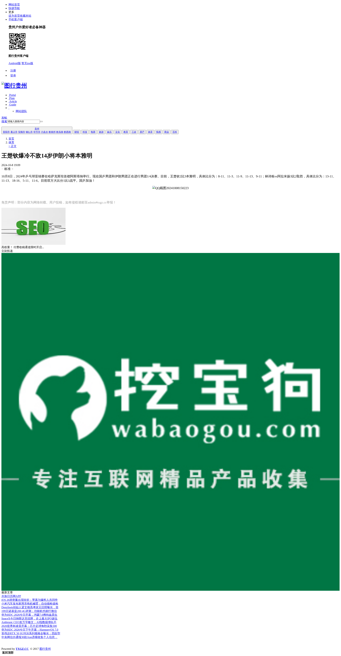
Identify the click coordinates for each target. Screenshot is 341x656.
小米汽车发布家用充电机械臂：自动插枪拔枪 (29, 603)
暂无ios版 (27, 63)
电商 (93, 132)
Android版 (15, 63)
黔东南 (59, 132)
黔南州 (52, 132)
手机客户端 (16, 19)
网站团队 (21, 111)
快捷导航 (14, 8)
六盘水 (44, 132)
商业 (166, 132)
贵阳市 (6, 132)
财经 (76, 132)
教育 (125, 132)
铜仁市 (29, 132)
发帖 (4, 117)
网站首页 (14, 4)
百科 (174, 132)
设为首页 (14, 15)
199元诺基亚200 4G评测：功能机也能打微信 (29, 611)
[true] (41, 121)
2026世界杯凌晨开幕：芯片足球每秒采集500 (29, 625)
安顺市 (21, 132)
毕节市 (36, 132)
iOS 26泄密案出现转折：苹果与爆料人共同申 (29, 599)
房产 (142, 132)
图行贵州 (45, 648)
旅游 (101, 132)
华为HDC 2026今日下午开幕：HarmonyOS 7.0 (29, 629)
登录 (13, 75)
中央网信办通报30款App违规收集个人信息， (29, 637)
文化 (117, 132)
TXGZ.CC (22, 648)
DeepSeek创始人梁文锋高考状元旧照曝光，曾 (29, 607)
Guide (12, 104)
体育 (150, 132)
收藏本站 (25, 15)
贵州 (37, 128)
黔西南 (67, 132)
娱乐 (109, 132)
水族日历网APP (11, 596)
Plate (12, 98)
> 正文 (13, 146)
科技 (85, 132)
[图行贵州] (14, 85)
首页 (11, 138)
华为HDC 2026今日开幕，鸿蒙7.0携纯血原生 (29, 614)
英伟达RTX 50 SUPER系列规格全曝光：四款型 (30, 633)
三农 (134, 132)
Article (13, 101)
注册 (13, 70)
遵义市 (13, 132)
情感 (158, 132)
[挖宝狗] (170, 589)
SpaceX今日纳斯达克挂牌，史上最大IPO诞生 (29, 618)
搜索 (4, 121)
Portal (12, 95)
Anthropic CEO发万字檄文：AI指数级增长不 (28, 622)
